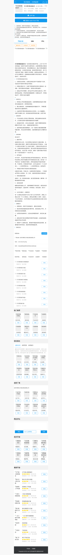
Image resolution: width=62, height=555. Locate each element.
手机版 (29, 548)
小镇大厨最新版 (26, 494)
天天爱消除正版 (20, 303)
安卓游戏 (27, 2)
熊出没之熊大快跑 (27, 479)
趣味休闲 (18, 45)
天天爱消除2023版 (21, 267)
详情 (44, 262)
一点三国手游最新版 (28, 516)
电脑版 (33, 548)
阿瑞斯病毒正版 (26, 501)
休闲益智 (35, 2)
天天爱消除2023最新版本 (22, 261)
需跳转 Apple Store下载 (32, 20)
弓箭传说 (24, 530)
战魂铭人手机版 (26, 486)
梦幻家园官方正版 (27, 508)
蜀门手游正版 (26, 537)
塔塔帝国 (24, 523)
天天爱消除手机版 (20, 297)
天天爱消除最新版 (20, 291)
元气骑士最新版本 (27, 472)
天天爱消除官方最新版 (22, 279)
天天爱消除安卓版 (20, 285)
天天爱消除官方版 (20, 273)
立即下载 (31, 15)
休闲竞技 (33, 45)
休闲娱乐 (26, 45)
